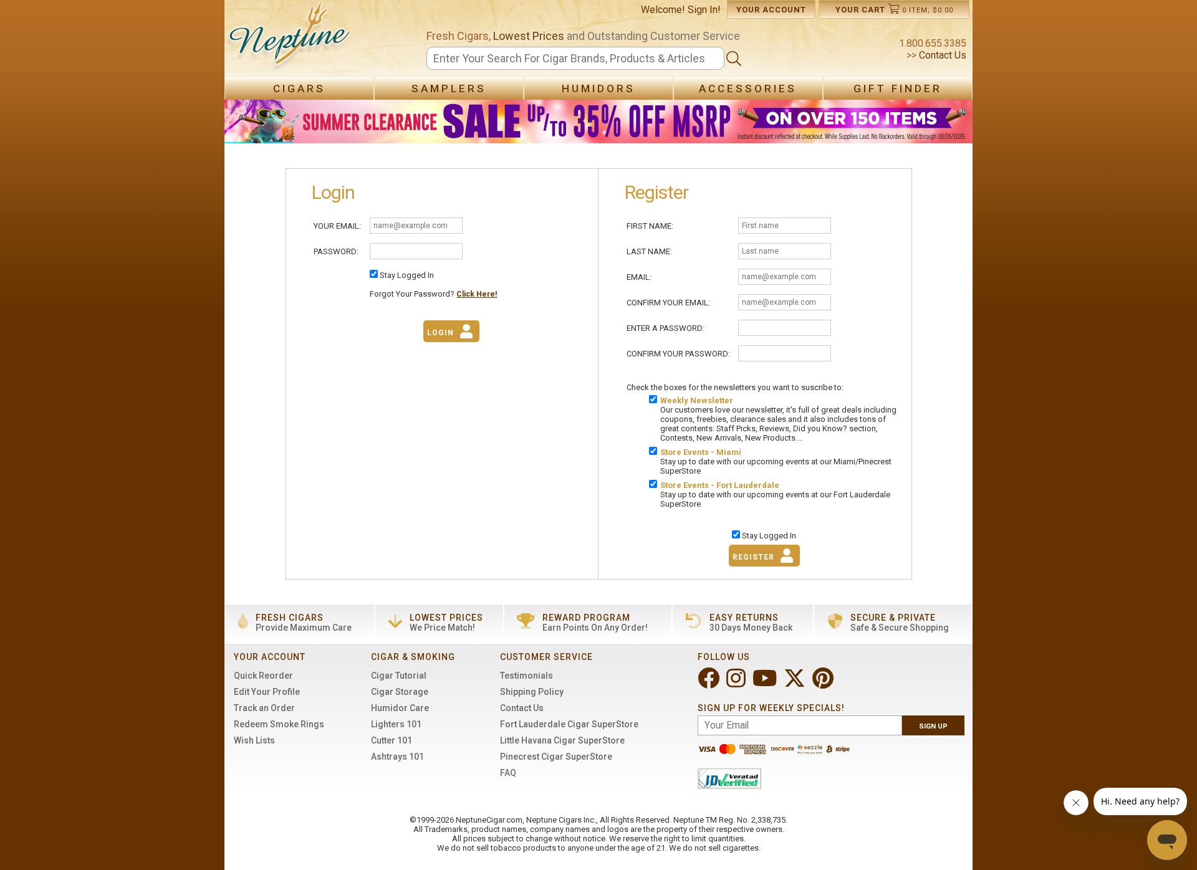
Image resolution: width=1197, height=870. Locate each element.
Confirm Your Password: (678, 353)
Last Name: (649, 251)
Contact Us (941, 55)
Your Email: (337, 226)
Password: (336, 251)
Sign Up (933, 726)
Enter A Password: (665, 328)
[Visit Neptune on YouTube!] (765, 683)
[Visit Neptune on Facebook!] (710, 683)
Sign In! (704, 10)
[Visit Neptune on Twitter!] (796, 683)
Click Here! (476, 294)
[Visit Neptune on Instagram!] (737, 683)
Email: (639, 277)
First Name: (650, 226)
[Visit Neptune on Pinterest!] (824, 683)
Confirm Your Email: (668, 302)
